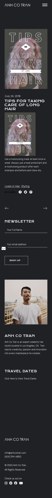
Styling (25, 186)
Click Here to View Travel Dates (20, 378)
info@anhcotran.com (15, 453)
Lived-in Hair (12, 186)
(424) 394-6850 (13, 456)
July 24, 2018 (13, 96)
